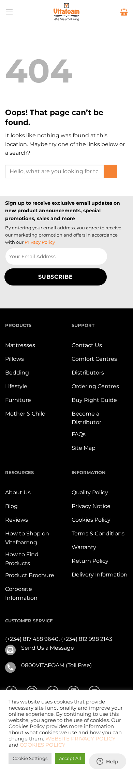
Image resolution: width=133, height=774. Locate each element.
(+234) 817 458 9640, (33, 639)
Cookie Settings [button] (30, 758)
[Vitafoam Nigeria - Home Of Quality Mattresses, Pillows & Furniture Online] (66, 12)
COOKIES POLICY (42, 745)
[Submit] (110, 171)
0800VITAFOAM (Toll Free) (56, 665)
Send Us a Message (47, 648)
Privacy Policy (40, 242)
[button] (9, 11)
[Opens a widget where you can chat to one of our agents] (107, 762)
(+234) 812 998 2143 (86, 639)
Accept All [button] (70, 758)
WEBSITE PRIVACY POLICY (80, 739)
